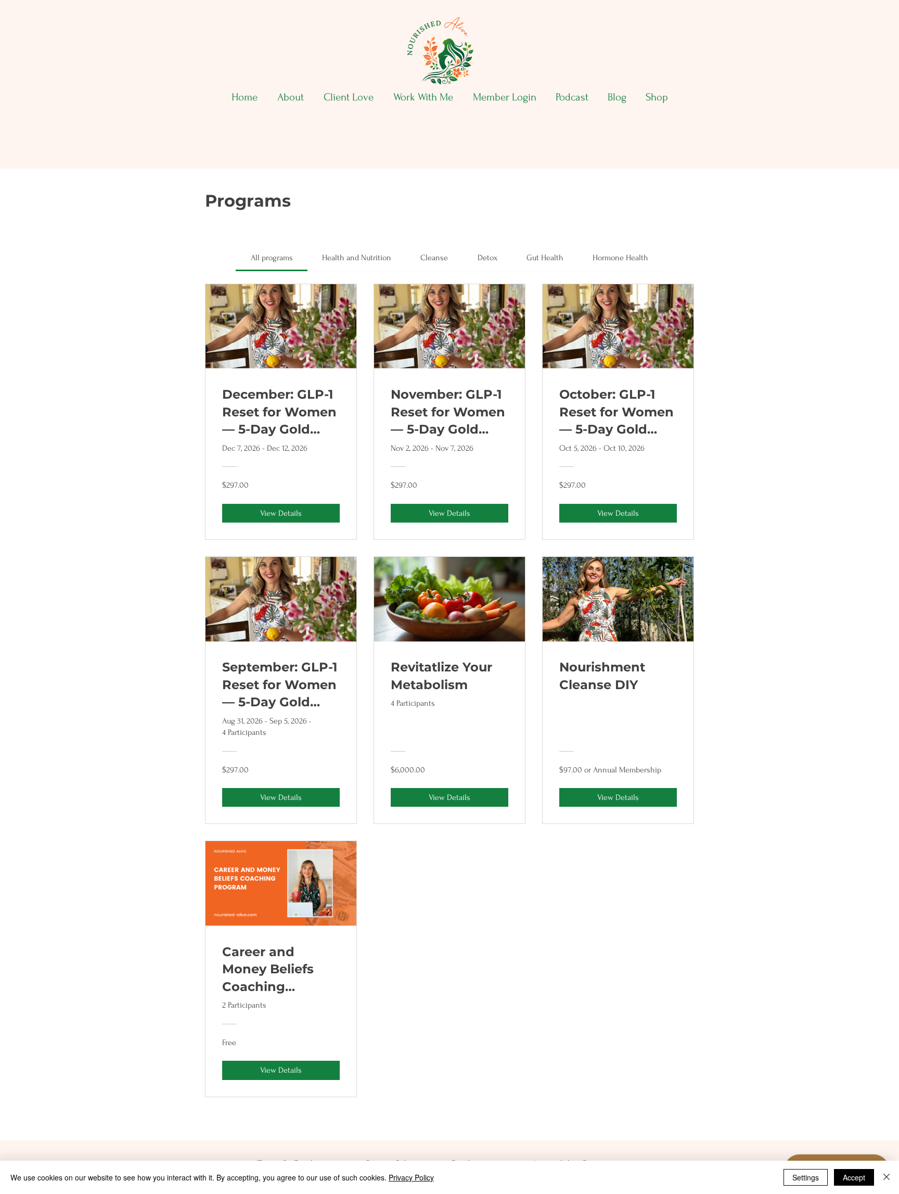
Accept (854, 1177)
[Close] (886, 1177)
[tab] (271, 257)
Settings (805, 1177)
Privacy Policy (411, 1177)
